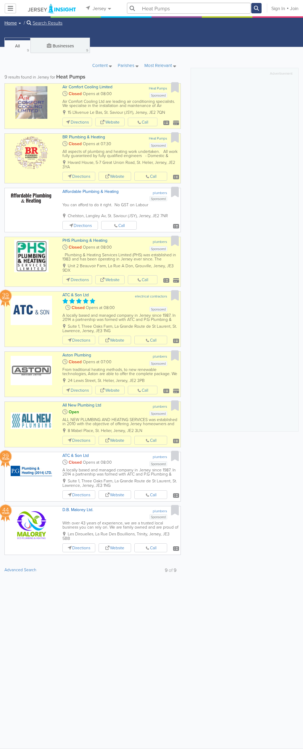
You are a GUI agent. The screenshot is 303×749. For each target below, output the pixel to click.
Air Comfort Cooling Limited (87, 87)
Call (145, 122)
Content (100, 65)
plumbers (160, 192)
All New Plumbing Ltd (81, 405)
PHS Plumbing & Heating (84, 240)
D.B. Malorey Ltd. (77, 510)
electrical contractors (151, 296)
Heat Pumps (158, 88)
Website (112, 122)
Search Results (47, 22)
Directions (80, 122)
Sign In (278, 8)
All (22, 48)
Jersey (98, 8)
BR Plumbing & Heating (83, 137)
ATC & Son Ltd (75, 295)
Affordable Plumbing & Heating (90, 191)
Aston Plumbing (76, 355)
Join (294, 8)
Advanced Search (20, 570)
